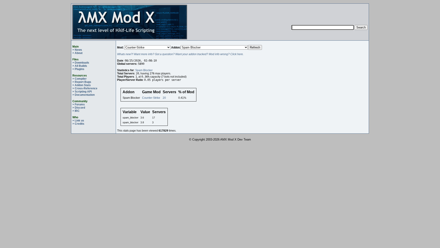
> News (77, 49)
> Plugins (78, 69)
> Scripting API (82, 91)
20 (164, 97)
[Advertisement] (329, 12)
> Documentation (83, 94)
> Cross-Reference (84, 88)
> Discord (78, 107)
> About (77, 53)
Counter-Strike (151, 97)
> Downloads (80, 62)
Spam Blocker (144, 70)
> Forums (78, 104)
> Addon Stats (81, 85)
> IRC (76, 111)
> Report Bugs (81, 82)
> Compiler (79, 78)
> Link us (78, 120)
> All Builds (79, 66)
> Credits (78, 123)
